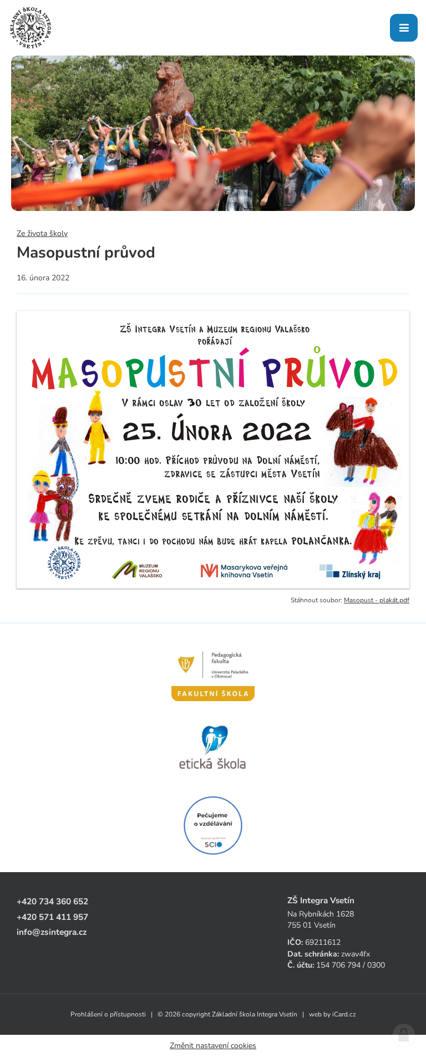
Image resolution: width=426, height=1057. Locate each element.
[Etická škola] (213, 748)
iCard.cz (344, 1014)
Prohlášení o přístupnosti (108, 1014)
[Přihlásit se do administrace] (404, 1035)
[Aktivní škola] (213, 825)
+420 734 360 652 (52, 901)
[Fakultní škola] (213, 670)
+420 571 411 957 (52, 917)
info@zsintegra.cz (52, 932)
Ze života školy (42, 233)
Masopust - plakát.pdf (376, 600)
